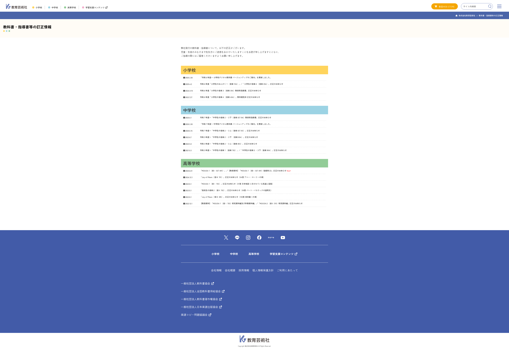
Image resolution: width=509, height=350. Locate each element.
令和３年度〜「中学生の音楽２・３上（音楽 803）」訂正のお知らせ (228, 143)
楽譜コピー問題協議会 (194, 315)
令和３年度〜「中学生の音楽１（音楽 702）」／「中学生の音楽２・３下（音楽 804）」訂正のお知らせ (243, 150)
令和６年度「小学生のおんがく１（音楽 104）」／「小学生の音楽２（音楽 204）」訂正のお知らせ (241, 84)
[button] (444, 6)
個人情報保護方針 (263, 270)
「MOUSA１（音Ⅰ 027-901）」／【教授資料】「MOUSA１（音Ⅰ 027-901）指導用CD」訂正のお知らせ (243, 170)
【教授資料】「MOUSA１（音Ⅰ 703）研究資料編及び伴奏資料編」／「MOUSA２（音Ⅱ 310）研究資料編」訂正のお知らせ (251, 203)
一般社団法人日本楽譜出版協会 (200, 307)
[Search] (489, 6)
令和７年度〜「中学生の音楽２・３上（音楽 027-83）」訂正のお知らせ (230, 130)
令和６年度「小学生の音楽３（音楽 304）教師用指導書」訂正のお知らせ (230, 90)
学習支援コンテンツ (282, 254)
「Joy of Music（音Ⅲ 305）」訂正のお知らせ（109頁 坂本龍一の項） (229, 197)
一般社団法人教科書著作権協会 (200, 299)
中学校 (234, 254)
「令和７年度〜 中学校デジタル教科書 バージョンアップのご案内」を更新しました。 (236, 124)
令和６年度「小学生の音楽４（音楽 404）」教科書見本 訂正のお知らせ (230, 97)
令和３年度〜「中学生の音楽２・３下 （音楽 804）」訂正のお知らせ (229, 137)
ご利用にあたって (287, 270)
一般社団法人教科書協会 (196, 283)
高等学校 (254, 254)
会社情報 (216, 270)
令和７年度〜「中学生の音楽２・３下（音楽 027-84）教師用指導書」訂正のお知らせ (235, 117)
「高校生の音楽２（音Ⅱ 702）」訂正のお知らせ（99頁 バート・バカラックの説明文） (236, 190)
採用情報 (244, 270)
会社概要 (230, 270)
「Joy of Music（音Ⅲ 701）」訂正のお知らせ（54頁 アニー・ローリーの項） (232, 177)
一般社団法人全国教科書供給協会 (201, 291)
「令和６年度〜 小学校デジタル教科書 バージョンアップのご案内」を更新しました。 (236, 77)
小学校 (215, 254)
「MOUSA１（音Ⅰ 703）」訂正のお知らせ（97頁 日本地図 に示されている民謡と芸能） (237, 183)
